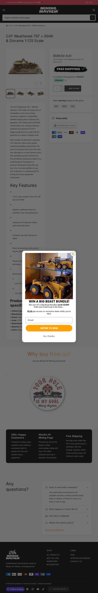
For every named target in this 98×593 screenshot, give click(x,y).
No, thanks (49, 336)
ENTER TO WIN (49, 328)
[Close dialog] (73, 254)
